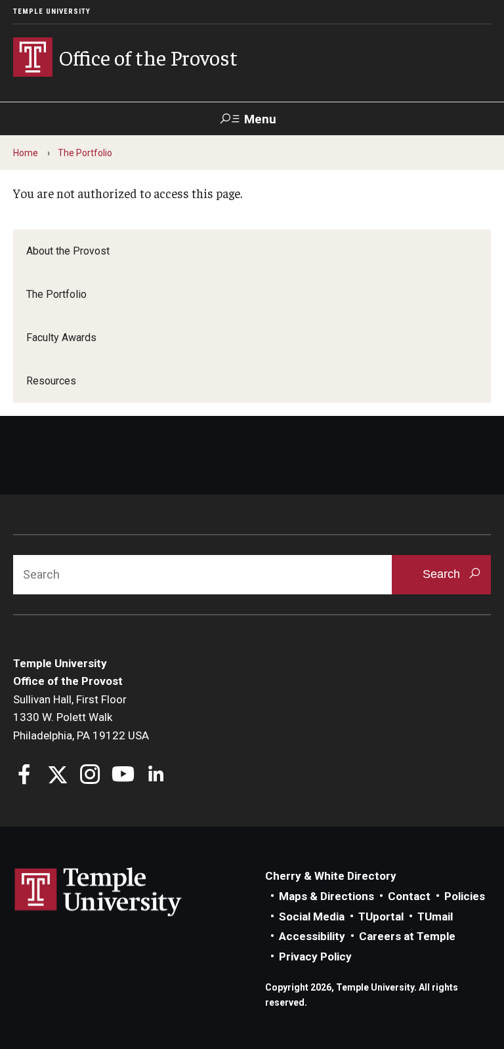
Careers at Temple (407, 936)
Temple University (52, 11)
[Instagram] (90, 775)
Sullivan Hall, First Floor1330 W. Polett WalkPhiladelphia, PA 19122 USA (81, 717)
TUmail (435, 916)
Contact (409, 896)
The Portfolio (85, 153)
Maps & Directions (326, 896)
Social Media (312, 916)
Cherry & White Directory (330, 875)
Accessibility (312, 936)
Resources (51, 381)
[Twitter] (57, 775)
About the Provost (68, 251)
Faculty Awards (61, 337)
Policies (464, 896)
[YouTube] (123, 775)
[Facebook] (24, 775)
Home (25, 153)
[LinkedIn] (155, 775)
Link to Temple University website (98, 892)
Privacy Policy (315, 956)
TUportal (381, 916)
